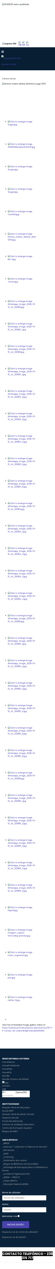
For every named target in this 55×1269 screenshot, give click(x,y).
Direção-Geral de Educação (16, 1107)
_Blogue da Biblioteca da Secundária (20, 1164)
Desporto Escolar (10, 1117)
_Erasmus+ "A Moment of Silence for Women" (25, 1146)
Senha (5, 1204)
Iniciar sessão (15, 1224)
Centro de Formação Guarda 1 (17, 1128)
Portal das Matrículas (12, 1121)
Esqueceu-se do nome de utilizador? (20, 1232)
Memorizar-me (9, 1216)
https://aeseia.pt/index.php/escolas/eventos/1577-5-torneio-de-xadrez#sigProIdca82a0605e (27, 1029)
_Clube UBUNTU (9, 1180)
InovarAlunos (8, 1062)
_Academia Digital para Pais (16, 1173)
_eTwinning (8, 1157)
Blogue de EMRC (10, 1131)
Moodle (5, 1075)
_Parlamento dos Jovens (14, 1160)
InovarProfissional (10, 1065)
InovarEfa (6, 1072)
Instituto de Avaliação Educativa (18, 1124)
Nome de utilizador (11, 1192)
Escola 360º (8, 1110)
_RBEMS (6, 1143)
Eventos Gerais (9, 78)
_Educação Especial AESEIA (15, 1184)
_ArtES (5, 1153)
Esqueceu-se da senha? (14, 1237)
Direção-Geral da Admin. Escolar (18, 1114)
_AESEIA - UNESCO (11, 1177)
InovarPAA (7, 1069)
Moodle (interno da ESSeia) (15, 1079)
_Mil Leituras (8, 1150)
